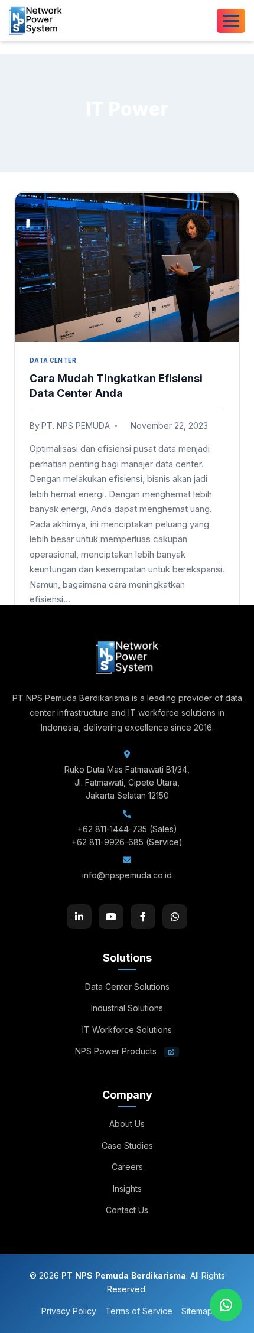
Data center (53, 360)
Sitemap (197, 1311)
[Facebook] (143, 916)
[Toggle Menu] (231, 21)
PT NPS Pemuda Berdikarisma (123, 1275)
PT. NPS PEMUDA (75, 426)
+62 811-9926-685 (107, 842)
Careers (127, 1167)
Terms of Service (138, 1311)
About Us (127, 1124)
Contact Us (127, 1210)
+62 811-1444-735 (112, 829)
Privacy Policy (68, 1311)
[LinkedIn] (79, 916)
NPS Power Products (117, 1051)
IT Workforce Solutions (127, 1030)
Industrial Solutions (127, 1008)
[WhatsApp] (174, 916)
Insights (127, 1189)
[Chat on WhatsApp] (226, 1305)
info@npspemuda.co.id (127, 875)
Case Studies (127, 1145)
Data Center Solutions (127, 987)
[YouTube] (111, 916)
